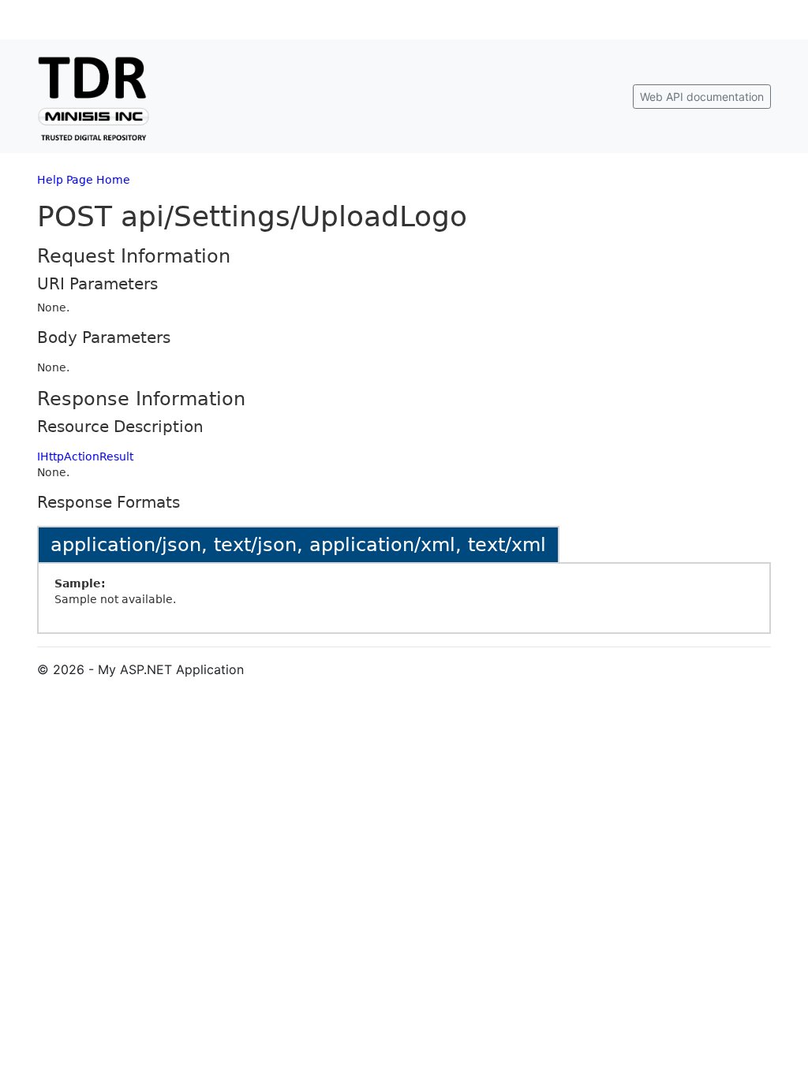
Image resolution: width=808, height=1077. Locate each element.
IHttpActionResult (85, 456)
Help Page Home (83, 179)
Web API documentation (702, 96)
